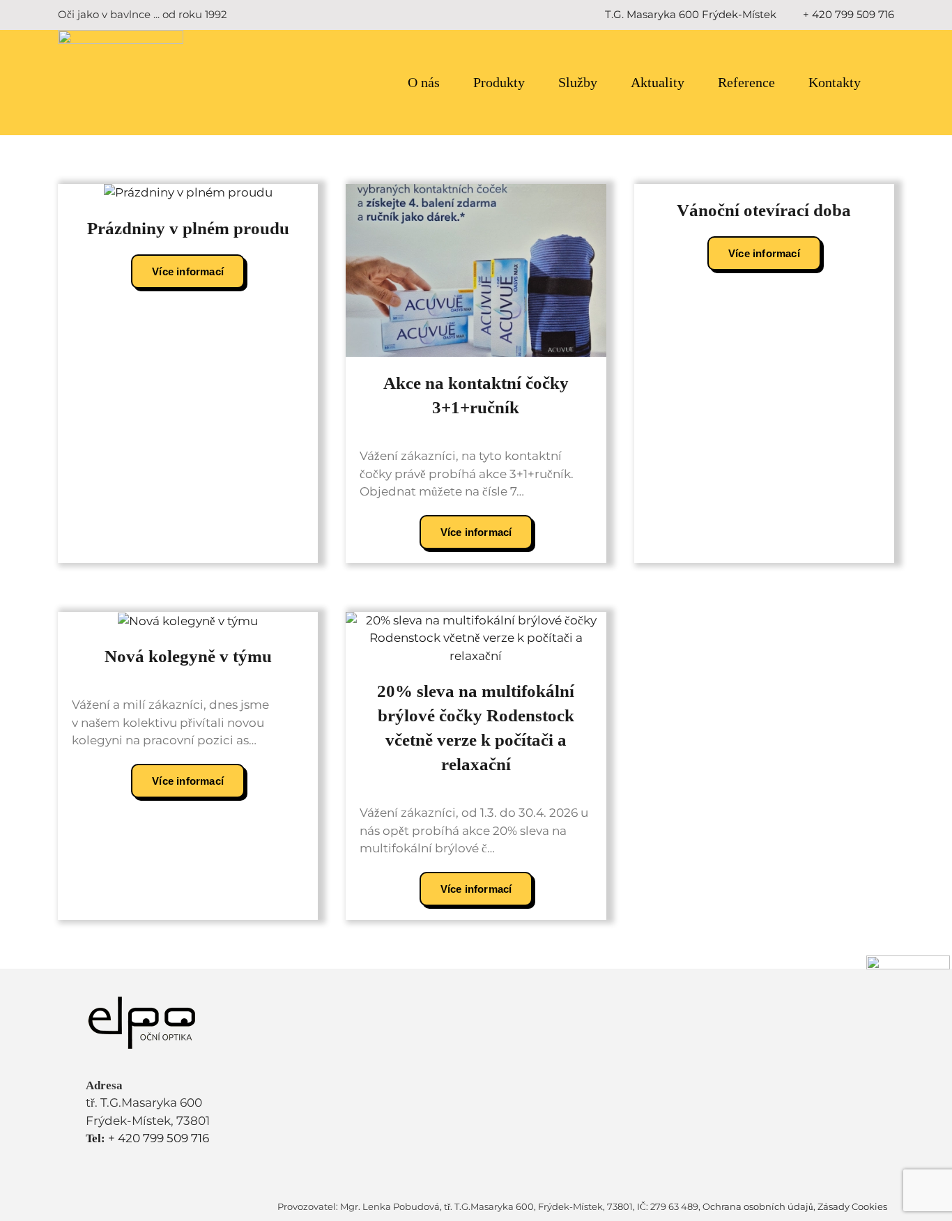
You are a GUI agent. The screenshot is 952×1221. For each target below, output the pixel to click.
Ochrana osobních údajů (758, 1206)
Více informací (188, 271)
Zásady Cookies (852, 1206)
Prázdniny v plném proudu (188, 228)
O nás (424, 82)
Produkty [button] (499, 82)
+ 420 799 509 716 (848, 14)
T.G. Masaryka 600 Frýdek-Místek (690, 14)
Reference (746, 82)
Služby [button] (577, 82)
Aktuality (657, 82)
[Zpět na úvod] (120, 82)
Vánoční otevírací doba (764, 210)
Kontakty (834, 82)
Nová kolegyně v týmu (188, 656)
